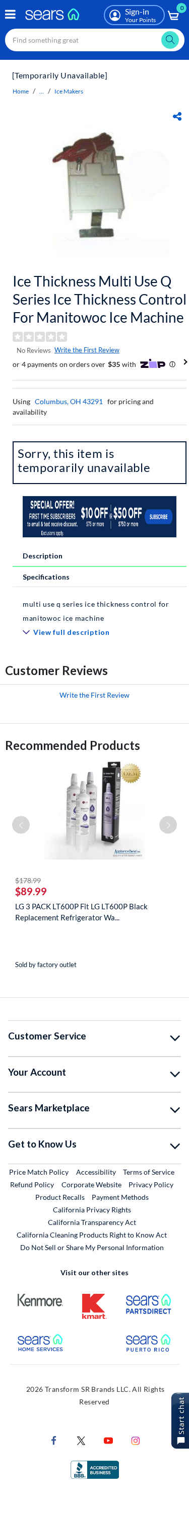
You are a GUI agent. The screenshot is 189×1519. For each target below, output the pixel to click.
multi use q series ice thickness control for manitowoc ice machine (96, 611)
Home (21, 91)
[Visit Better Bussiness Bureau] (95, 1468)
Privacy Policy (151, 1184)
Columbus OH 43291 (69, 401)
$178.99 (28, 880)
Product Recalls (60, 1197)
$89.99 (31, 891)
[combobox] (94, 40)
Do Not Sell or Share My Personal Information (92, 1247)
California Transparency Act (92, 1222)
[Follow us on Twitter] (81, 1439)
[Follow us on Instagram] (135, 1439)
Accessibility (96, 1172)
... (41, 91)
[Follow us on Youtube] (108, 1439)
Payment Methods (120, 1197)
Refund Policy (32, 1184)
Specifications (46, 577)
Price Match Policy (39, 1172)
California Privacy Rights (92, 1209)
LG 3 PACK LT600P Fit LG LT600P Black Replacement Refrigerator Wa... (81, 912)
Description (42, 555)
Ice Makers (68, 91)
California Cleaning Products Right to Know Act (92, 1234)
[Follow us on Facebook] (54, 1439)
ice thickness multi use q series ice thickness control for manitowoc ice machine (99, 299)
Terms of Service (148, 1172)
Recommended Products (72, 745)
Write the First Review (86, 350)
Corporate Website (91, 1184)
